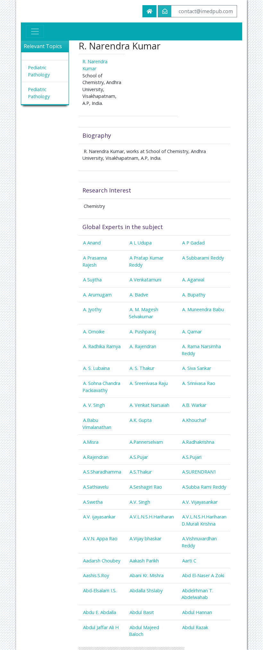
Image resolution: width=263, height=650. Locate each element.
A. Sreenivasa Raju (149, 383)
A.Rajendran (95, 457)
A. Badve (139, 295)
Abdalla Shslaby (146, 590)
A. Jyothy (92, 309)
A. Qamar (192, 332)
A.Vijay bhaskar (145, 538)
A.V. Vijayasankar (199, 502)
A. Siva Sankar (196, 368)
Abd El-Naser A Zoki (203, 575)
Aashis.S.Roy (96, 575)
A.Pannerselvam (146, 442)
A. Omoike (94, 332)
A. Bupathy (193, 295)
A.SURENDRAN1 (199, 472)
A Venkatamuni (145, 280)
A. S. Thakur (142, 368)
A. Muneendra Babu (203, 309)
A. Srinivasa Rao (198, 383)
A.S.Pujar (139, 457)
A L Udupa (141, 243)
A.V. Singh (140, 502)
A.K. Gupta (141, 420)
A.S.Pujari (191, 457)
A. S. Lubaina (96, 368)
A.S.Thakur (141, 472)
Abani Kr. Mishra (147, 575)
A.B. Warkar (194, 405)
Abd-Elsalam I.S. (99, 590)
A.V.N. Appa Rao (100, 538)
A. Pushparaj (143, 332)
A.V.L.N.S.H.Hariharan (152, 517)
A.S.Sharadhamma (102, 472)
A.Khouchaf (194, 420)
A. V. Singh (94, 405)
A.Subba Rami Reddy (204, 487)
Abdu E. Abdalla (99, 612)
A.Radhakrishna (198, 442)
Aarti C (189, 561)
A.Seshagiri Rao (146, 487)
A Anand (92, 243)
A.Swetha (93, 502)
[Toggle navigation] (35, 31)
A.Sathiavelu (95, 487)
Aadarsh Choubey (101, 561)
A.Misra (90, 442)
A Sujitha (92, 280)
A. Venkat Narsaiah (149, 405)
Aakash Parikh (144, 561)
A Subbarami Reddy (203, 258)
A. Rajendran (143, 346)
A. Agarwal (193, 280)
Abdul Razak (195, 627)
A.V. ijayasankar (99, 517)
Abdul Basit (142, 612)
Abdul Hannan (197, 612)
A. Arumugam (97, 295)
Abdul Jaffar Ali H (101, 627)
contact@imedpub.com (206, 11)
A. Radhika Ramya (102, 346)
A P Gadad (193, 243)
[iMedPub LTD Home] (149, 11)
